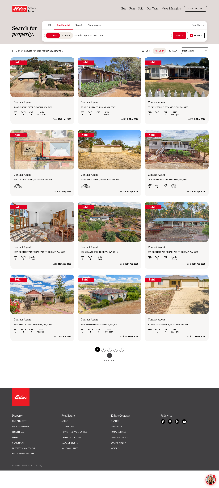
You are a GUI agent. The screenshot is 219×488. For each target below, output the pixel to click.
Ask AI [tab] (68, 35)
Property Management (23, 448)
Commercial (94, 25)
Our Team (152, 8)
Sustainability (118, 442)
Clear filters (198, 25)
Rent (132, 8)
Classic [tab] (54, 35)
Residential (63, 25)
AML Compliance (70, 448)
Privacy (39, 465)
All (49, 25)
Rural (79, 25)
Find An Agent (19, 421)
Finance (115, 421)
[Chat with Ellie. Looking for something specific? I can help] (211, 480)
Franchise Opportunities (74, 432)
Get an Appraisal (20, 426)
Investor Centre (119, 437)
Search (179, 35)
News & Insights (171, 8)
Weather (115, 448)
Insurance (116, 426)
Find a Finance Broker (23, 453)
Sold (140, 8)
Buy (123, 8)
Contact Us (195, 8)
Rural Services (118, 432)
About (65, 421)
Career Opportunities (73, 437)
